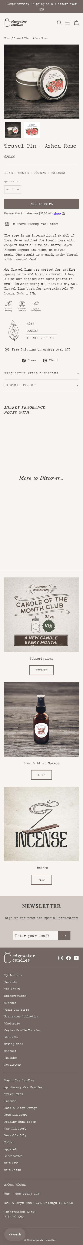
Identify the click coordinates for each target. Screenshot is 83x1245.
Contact (10, 1051)
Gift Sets (11, 1162)
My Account (13, 975)
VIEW (41, 879)
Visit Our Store (16, 1009)
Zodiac (9, 1142)
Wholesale (12, 1023)
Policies (10, 1057)
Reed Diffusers (15, 1114)
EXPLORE (41, 670)
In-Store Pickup (19, 385)
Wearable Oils (15, 1135)
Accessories (13, 1156)
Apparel (10, 1149)
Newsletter (12, 1064)
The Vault (12, 989)
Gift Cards (12, 1169)
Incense (10, 1101)
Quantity (12, 181)
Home (7, 38)
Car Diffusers (15, 1128)
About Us (11, 1037)
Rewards (10, 982)
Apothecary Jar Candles (23, 1087)
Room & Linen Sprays (20, 1107)
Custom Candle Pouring (22, 1030)
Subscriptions (15, 995)
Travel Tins (13, 1094)
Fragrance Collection (21, 1016)
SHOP (41, 774)
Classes (10, 1002)
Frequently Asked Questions (31, 373)
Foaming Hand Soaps (20, 1121)
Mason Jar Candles (19, 1080)
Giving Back (13, 1044)
